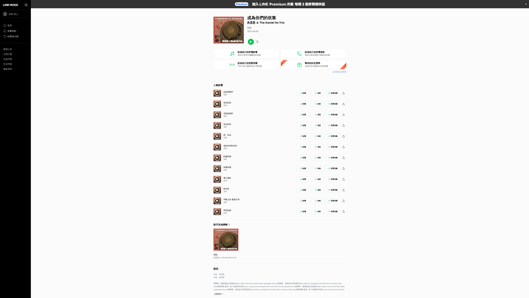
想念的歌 (227, 102)
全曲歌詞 (217, 294)
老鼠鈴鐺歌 (228, 113)
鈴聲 (304, 93)
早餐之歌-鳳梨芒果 (231, 199)
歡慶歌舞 (227, 156)
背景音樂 (334, 93)
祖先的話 (227, 124)
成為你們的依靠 (230, 145)
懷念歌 (226, 188)
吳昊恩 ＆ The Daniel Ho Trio (225, 257)
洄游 (225, 94)
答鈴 (319, 93)
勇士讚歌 (227, 178)
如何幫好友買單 (339, 71)
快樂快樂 (227, 167)
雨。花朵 (227, 135)
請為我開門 (228, 92)
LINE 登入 (13, 14)
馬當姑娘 (227, 210)
